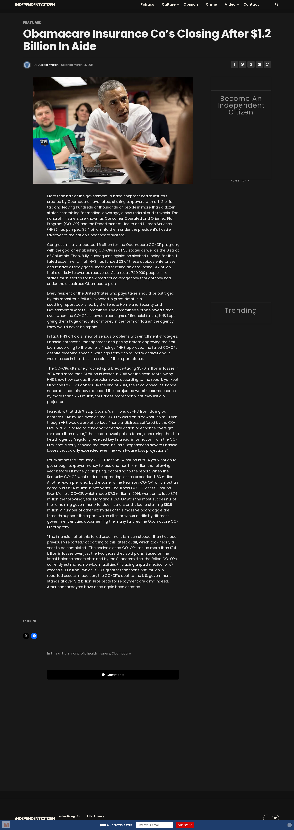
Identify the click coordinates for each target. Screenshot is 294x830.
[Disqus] (113, 730)
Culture (169, 4)
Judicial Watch (48, 65)
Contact (251, 4)
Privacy (99, 816)
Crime (211, 4)
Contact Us (84, 816)
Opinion (190, 4)
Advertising (67, 816)
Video (230, 4)
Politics (147, 4)
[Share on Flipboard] (251, 64)
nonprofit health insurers (90, 653)
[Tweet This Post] (242, 64)
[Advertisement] (241, 242)
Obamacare (121, 653)
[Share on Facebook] (234, 64)
